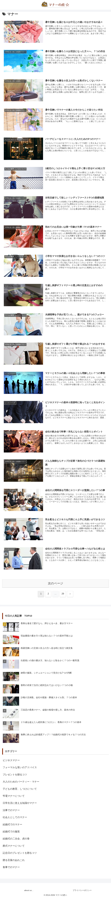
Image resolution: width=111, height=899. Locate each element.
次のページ (55, 583)
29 (63, 594)
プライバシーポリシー (82, 890)
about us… (29, 890)
